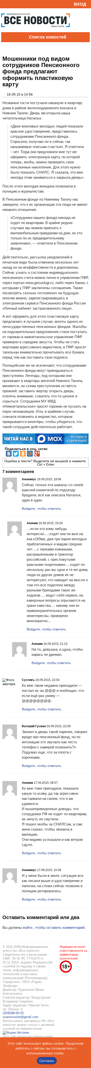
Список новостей (47, 37)
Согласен (46, 1061)
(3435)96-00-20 (13, 1013)
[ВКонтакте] (9, 454)
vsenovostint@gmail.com (20, 1017)
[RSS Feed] (6, 4)
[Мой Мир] (30, 454)
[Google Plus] (37, 454)
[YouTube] (13, 4)
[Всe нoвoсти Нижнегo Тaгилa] (35, 31)
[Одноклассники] (23, 454)
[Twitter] (16, 454)
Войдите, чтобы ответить (41, 508)
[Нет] (85, 1052)
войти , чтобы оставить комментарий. (54, 927)
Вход (80, 4)
